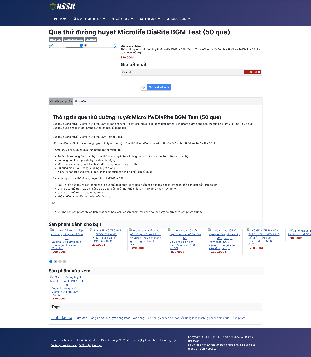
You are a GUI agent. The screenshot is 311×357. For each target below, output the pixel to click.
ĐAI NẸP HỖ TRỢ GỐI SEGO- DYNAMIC (104, 239)
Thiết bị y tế (55, 39)
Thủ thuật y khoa (140, 340)
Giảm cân (80, 318)
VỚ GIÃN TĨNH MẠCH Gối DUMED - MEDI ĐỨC (262, 241)
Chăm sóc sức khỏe (73, 39)
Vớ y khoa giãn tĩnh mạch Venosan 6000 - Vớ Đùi (183, 245)
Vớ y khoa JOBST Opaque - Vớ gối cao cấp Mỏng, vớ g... (222, 245)
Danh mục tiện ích (89, 18)
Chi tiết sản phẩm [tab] (61, 101)
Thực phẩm (238, 318)
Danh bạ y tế (67, 340)
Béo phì (151, 318)
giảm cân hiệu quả (218, 318)
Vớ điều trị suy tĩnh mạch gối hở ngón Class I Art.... (145, 241)
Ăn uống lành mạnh (193, 318)
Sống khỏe (96, 318)
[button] (52, 46)
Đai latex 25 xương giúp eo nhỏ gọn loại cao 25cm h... (66, 245)
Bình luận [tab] (80, 101)
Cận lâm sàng (109, 340)
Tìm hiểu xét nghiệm (165, 340)
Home (63, 19)
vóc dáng (138, 318)
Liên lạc (97, 345)
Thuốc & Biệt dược (88, 340)
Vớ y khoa (91, 39)
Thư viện (150, 18)
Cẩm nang (122, 18)
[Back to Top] (305, 351)
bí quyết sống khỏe (118, 318)
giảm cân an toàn (168, 318)
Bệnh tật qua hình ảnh (64, 345)
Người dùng (179, 18)
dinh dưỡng (61, 317)
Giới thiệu (85, 345)
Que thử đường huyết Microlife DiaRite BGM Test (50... (64, 292)
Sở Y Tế (124, 340)
